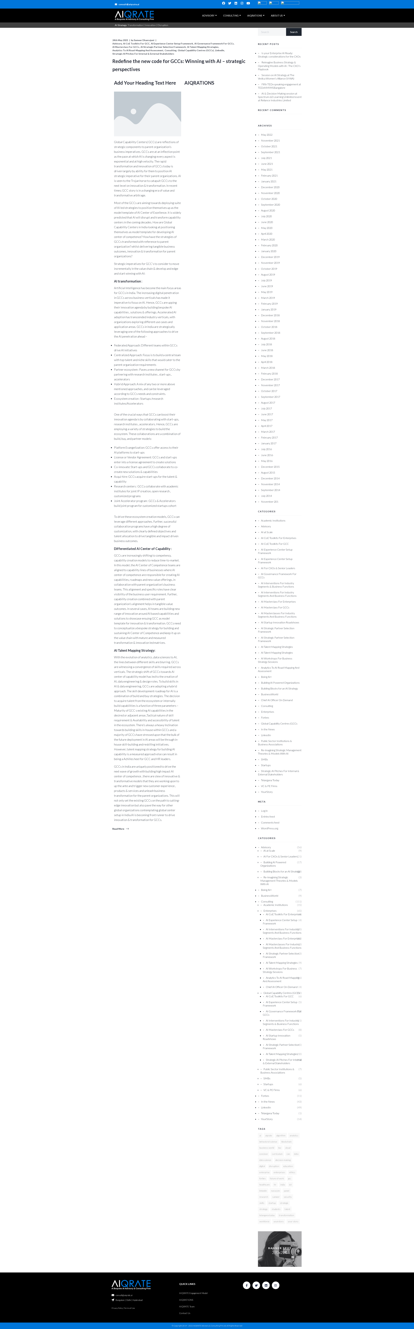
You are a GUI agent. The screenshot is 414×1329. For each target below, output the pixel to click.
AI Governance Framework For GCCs (214, 43)
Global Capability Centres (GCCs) (196, 50)
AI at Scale (267, 532)
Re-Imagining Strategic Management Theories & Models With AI (279, 881)
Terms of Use (129, 1308)
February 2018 (269, 373)
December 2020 (270, 187)
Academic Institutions (273, 520)
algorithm (280, 1135)
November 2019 (270, 262)
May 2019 (266, 291)
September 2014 (270, 489)
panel (286, 1190)
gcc (289, 1178)
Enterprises (267, 711)
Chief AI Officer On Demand (277, 700)
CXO (288, 1153)
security (288, 1196)
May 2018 (266, 355)
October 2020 (269, 198)
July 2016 (266, 449)
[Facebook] (224, 3)
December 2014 (270, 478)
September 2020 (270, 204)
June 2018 (267, 350)
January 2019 (268, 309)
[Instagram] (242, 3)
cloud (287, 1147)
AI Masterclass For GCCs (125, 47)
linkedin (263, 1190)
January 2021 (268, 181)
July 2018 (266, 344)
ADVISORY (208, 15)
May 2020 (266, 227)
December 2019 (270, 256)
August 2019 (268, 274)
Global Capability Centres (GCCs (279, 723)
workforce (264, 1221)
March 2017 (268, 431)
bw (279, 1147)
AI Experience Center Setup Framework (172, 43)
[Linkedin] (236, 3)
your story (293, 1221)
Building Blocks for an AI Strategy (279, 688)
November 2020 (270, 192)
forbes (262, 1178)
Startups (266, 765)
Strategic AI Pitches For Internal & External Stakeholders (143, 53)
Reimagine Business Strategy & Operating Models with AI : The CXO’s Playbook (279, 66)
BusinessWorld (269, 694)
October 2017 (269, 390)
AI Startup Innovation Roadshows (280, 622)
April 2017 (266, 425)
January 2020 (268, 251)
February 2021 (269, 175)
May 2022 (266, 134)
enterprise (264, 1172)
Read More (118, 828)
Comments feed (270, 822)
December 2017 (270, 379)
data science (265, 1160)
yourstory (279, 1221)
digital (262, 1166)
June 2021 (267, 163)
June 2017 (267, 414)
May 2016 (266, 460)
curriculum (277, 1153)
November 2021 (270, 140)
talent (287, 1209)
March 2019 (268, 297)
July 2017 (266, 408)
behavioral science (268, 1141)
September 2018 (270, 332)
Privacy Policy (117, 1308)
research (263, 1196)
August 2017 (268, 402)
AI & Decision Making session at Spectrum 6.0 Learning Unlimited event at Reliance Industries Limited (280, 97)
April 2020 (266, 233)
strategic (284, 1203)
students (276, 1209)
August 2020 (268, 210)
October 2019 (269, 268)
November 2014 (270, 484)
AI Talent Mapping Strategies (202, 47)
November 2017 (270, 385)
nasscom (275, 1190)
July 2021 (266, 157)
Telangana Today (270, 780)
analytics (294, 1135)
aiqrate (268, 1135)
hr (275, 1184)
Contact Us (184, 1313)
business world (266, 1147)
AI (260, 1135)
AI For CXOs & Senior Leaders (278, 568)
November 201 (269, 501)
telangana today (267, 1215)
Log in (264, 810)
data (296, 1153)
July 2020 (266, 216)
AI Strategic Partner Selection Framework (163, 47)
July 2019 (266, 280)
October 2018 (269, 326)
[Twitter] (230, 3)
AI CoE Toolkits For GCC (136, 43)
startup (272, 1203)
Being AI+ (266, 676)
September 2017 (270, 396)
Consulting (170, 50)
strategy (263, 1209)
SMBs (264, 759)
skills (261, 1203)
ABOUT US (277, 15)
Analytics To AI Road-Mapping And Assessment (137, 50)
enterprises (279, 1172)
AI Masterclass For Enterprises (278, 601)
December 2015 (270, 466)
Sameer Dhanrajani (144, 40)
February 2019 (269, 303)
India (282, 1184)
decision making (283, 1160)
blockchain (286, 1141)
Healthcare (264, 1184)
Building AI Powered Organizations (280, 682)
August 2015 (268, 472)
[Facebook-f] (247, 1285)
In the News (268, 729)
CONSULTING (231, 15)
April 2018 (266, 361)
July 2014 (266, 495)
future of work (277, 1178)
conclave (263, 1153)
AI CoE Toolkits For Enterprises (278, 537)
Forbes (265, 717)
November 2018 (270, 321)
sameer (276, 1196)
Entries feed (268, 816)
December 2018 (270, 315)
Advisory (117, 43)
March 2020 (268, 239)
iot (290, 1184)
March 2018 (268, 367)
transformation (286, 1215)
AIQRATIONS (254, 15)
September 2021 (270, 152)
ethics (292, 1172)
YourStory (267, 791)
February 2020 (269, 245)
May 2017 (266, 420)
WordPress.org (269, 828)
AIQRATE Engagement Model (193, 1293)
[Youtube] (248, 3)
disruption (274, 1166)
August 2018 (268, 338)
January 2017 (268, 443)
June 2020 (267, 222)
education (288, 1166)
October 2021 (269, 146)
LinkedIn (219, 50)
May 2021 (266, 169)
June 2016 (267, 455)
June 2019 (267, 286)
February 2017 (269, 437)
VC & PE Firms (269, 785)
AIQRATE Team (187, 1306)
